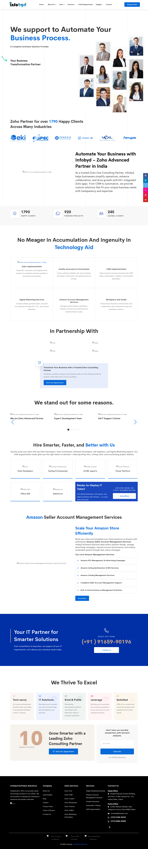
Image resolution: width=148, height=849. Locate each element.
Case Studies (47, 795)
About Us (46, 791)
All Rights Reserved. (80, 844)
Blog (44, 799)
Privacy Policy (48, 806)
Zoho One (68, 791)
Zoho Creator (69, 799)
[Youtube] (127, 827)
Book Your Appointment (55, 383)
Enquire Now (132, 4)
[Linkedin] (120, 827)
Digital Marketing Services (95, 791)
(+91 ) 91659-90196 (106, 642)
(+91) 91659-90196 (118, 817)
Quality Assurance (92, 801)
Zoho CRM (68, 795)
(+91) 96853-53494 (118, 821)
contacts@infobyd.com (119, 813)
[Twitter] (109, 827)
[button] (68, 429)
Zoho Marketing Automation (70, 815)
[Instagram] (116, 827)
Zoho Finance (69, 806)
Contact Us (47, 814)
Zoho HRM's (69, 810)
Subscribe (117, 751)
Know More (124, 496)
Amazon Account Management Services (94, 796)
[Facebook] (113, 827)
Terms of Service (49, 810)
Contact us (106, 650)
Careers (45, 802)
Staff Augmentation (93, 809)
